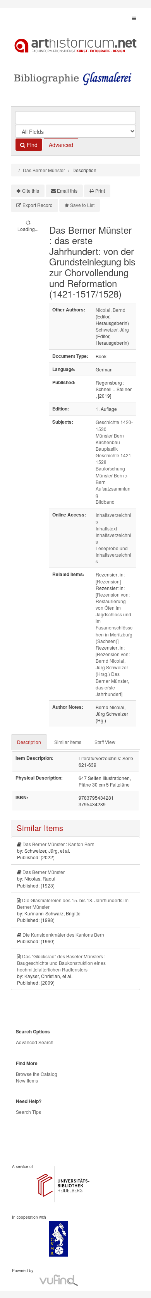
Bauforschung (110, 468)
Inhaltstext (106, 528)
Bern (101, 482)
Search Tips (28, 1111)
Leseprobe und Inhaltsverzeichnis (113, 554)
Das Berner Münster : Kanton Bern (58, 844)
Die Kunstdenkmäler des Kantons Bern (63, 934)
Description (29, 742)
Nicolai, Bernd (110, 309)
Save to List (82, 205)
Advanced (61, 145)
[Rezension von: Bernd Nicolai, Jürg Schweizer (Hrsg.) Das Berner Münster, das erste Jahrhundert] (113, 674)
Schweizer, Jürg (112, 329)
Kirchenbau (108, 442)
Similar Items (67, 742)
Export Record (37, 205)
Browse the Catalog (36, 1074)
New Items (27, 1080)
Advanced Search (34, 1042)
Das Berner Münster (44, 170)
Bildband (105, 501)
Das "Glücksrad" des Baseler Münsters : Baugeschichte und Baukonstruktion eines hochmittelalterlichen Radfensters (61, 963)
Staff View (104, 742)
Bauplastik (107, 448)
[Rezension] (108, 581)
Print (100, 190)
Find (31, 145)
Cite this (30, 190)
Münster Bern (110, 435)
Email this (67, 190)
